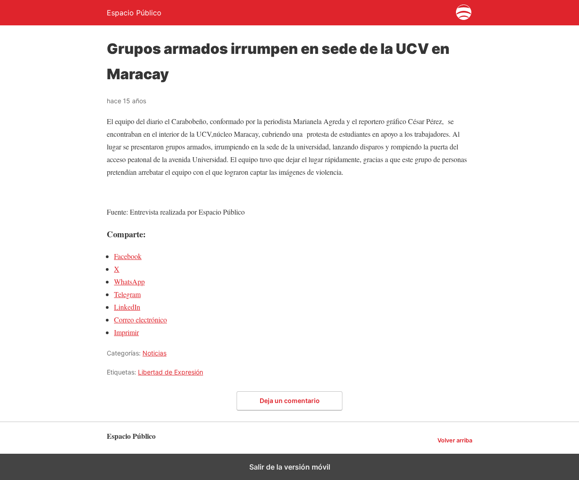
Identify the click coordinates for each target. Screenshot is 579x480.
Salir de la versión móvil (289, 466)
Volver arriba (454, 440)
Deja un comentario (290, 400)
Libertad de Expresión (170, 372)
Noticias (154, 353)
